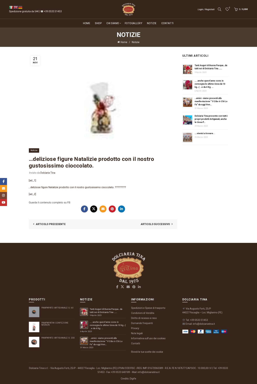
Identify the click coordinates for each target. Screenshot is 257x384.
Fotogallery (133, 23)
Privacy (135, 328)
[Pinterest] (112, 208)
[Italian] (11, 7)
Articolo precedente (51, 224)
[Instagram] (3, 195)
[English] (16, 7)
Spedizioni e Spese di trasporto (148, 308)
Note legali (137, 333)
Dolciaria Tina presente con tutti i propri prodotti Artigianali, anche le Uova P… (211, 119)
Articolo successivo (155, 224)
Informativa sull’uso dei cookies (148, 338)
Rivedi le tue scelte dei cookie (147, 351)
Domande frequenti (142, 323)
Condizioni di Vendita (142, 313)
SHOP (98, 23)
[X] (93, 208)
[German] (20, 7)
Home (86, 23)
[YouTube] (3, 202)
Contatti (167, 23)
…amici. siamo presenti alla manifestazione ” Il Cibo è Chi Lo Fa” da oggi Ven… (211, 101)
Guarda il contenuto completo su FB (49, 202)
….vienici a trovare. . (205, 133)
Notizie (152, 23)
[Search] (219, 9)
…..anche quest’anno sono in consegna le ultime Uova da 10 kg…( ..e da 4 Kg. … (210, 84)
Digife (133, 378)
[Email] (102, 208)
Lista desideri (229, 8)
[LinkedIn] (121, 208)
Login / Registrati (206, 9)
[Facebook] (84, 208)
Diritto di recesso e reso (144, 318)
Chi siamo (112, 23)
